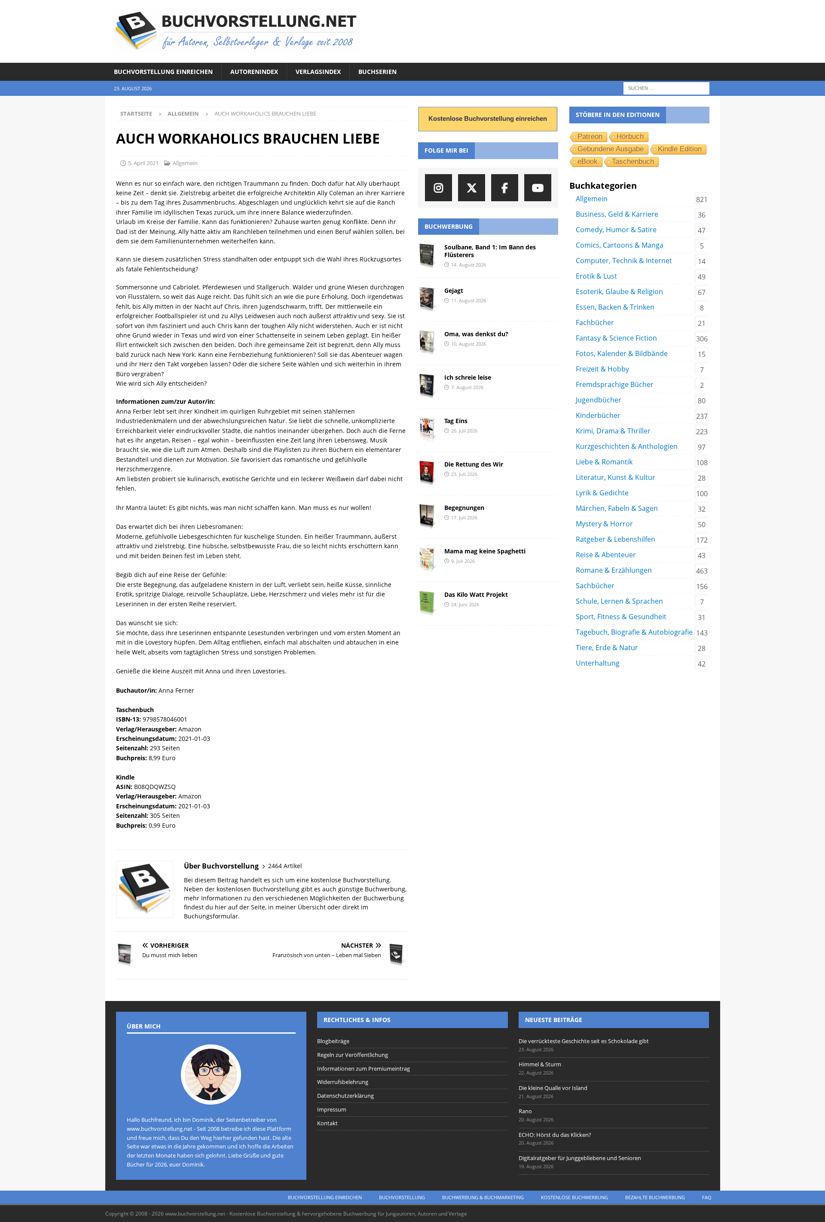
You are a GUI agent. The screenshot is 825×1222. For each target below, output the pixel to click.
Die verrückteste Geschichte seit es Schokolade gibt (584, 1041)
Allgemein (185, 163)
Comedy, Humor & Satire (616, 229)
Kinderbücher (598, 415)
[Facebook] (504, 187)
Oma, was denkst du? (476, 334)
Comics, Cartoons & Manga (619, 245)
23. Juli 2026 (464, 474)
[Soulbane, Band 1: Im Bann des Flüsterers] (428, 256)
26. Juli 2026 (464, 430)
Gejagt (453, 290)
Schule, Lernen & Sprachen (619, 601)
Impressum (331, 1109)
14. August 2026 (468, 264)
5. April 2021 (143, 163)
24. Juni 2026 (465, 604)
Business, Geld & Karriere (617, 214)
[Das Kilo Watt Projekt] (428, 604)
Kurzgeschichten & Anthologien (627, 446)
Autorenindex (254, 72)
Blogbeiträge (333, 1041)
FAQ (707, 1197)
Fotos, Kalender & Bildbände (622, 353)
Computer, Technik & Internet (624, 260)
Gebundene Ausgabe (611, 149)
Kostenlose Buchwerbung (574, 1197)
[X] (471, 187)
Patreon (590, 136)
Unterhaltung (598, 663)
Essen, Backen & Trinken (615, 307)
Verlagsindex (318, 72)
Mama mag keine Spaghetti (485, 551)
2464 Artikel (285, 866)
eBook (588, 161)
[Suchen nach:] (666, 88)
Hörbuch (630, 136)
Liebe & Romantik (604, 462)
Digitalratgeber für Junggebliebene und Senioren (580, 1158)
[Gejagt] (428, 300)
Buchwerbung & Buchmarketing (483, 1197)
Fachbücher (595, 322)
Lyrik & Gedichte (602, 492)
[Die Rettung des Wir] (428, 473)
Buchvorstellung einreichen (163, 72)
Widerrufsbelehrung (342, 1082)
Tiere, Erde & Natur (607, 647)
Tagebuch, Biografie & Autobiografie (634, 632)
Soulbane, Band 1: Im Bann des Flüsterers (490, 251)
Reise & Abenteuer (606, 554)
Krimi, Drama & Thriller (613, 431)
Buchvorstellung (402, 1197)
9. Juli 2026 (463, 561)
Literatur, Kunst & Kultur (615, 477)
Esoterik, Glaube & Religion (619, 291)
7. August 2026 (467, 387)
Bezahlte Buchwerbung (655, 1197)
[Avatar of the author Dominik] (211, 1095)
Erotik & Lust (596, 276)
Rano (525, 1111)
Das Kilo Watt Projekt (476, 594)
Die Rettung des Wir (473, 464)
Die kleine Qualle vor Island (553, 1088)
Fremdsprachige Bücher (615, 384)
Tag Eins (456, 421)
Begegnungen (464, 508)
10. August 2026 (468, 344)
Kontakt (327, 1123)
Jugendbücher (598, 400)
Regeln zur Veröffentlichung (352, 1055)
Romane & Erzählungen (614, 570)
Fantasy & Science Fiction (616, 338)
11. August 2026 (468, 300)
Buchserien (377, 72)
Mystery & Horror (604, 523)
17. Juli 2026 (464, 517)
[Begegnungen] (428, 517)
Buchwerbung (449, 226)
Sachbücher (595, 585)
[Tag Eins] (428, 430)
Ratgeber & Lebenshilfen (615, 539)
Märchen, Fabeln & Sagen (617, 508)
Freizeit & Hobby (602, 369)
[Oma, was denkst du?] (428, 343)
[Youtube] (537, 187)
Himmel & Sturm (540, 1064)
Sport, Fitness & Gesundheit (621, 616)
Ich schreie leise (467, 377)
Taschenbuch (633, 161)
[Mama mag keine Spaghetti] (428, 560)
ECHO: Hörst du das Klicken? (555, 1135)
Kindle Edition (680, 149)
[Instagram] (438, 187)
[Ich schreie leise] (428, 386)
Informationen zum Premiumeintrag (363, 1068)
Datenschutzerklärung (345, 1095)
